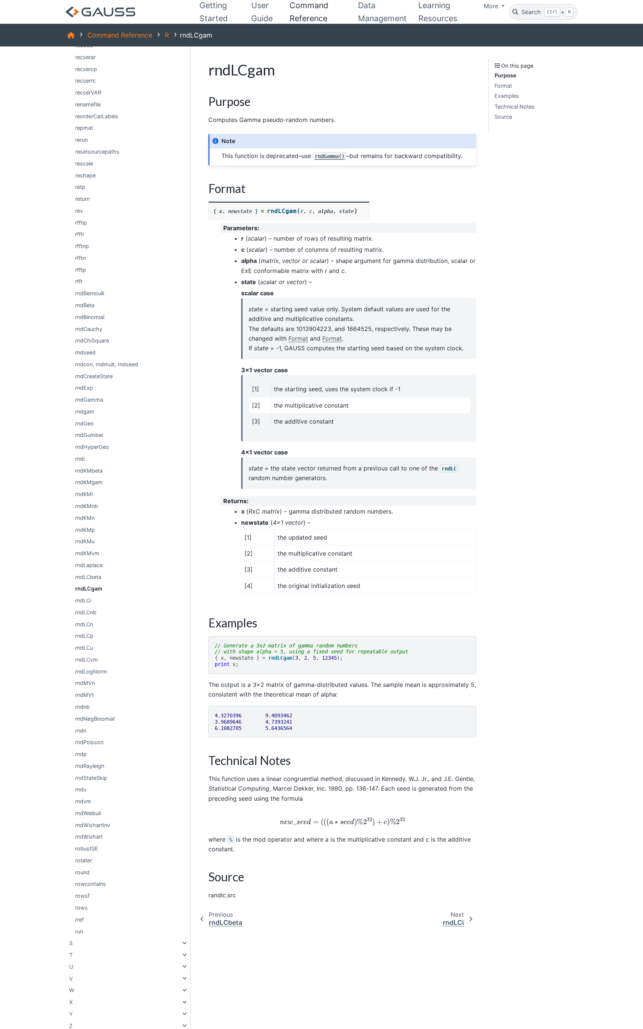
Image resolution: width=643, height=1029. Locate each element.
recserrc (85, 80)
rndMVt (84, 695)
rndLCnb (85, 612)
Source (503, 116)
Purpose (505, 75)
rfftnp (82, 246)
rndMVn (85, 683)
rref (79, 919)
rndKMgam (89, 482)
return (82, 199)
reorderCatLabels (96, 116)
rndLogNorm (91, 671)
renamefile (88, 104)
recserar (85, 57)
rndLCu (84, 647)
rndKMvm (87, 553)
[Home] (71, 35)
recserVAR (88, 92)
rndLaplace (89, 565)
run (79, 931)
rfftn (80, 257)
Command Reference (119, 35)
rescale (84, 163)
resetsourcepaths (97, 151)
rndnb (82, 707)
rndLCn (84, 624)
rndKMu (85, 541)
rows (81, 907)
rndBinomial (89, 316)
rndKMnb (86, 506)
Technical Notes (515, 106)
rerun (81, 139)
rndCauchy (88, 328)
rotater (83, 860)
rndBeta (85, 305)
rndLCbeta (88, 576)
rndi (79, 458)
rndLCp (84, 636)
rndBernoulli (89, 293)
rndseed (85, 352)
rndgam (85, 411)
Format (503, 86)
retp (80, 187)
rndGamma (89, 399)
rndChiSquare (92, 340)
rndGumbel (89, 435)
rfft (79, 281)
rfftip (81, 222)
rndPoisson (89, 742)
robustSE (86, 848)
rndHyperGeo (92, 447)
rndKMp (85, 529)
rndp (81, 754)
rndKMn (85, 517)
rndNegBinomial (95, 718)
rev (79, 210)
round (82, 872)
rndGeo (84, 423)
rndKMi (84, 494)
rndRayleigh (90, 765)
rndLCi (83, 600)
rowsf (82, 896)
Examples (507, 96)
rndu (80, 789)
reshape (85, 175)
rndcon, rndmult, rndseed (106, 364)
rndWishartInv (92, 824)
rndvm (83, 801)
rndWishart (89, 836)
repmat (84, 128)
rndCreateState (94, 376)
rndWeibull (88, 813)
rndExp (84, 388)
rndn (80, 730)
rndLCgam (88, 588)
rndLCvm (86, 659)
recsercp (86, 68)
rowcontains (90, 884)
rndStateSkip (91, 777)
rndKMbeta (89, 470)
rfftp (80, 269)
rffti (79, 234)
